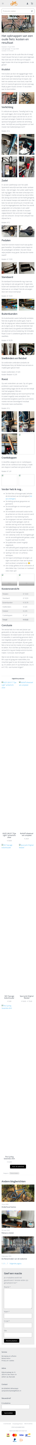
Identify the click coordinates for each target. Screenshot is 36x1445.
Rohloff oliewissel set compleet (26, 834)
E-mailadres (6, 1403)
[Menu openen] (3, 3)
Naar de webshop (18, 1166)
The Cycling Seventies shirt (9, 1158)
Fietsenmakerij (14, 1173)
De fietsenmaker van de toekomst (14, 1259)
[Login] (27, 4)
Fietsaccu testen (8, 1233)
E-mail (7, 1321)
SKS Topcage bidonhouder (9, 997)
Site (5, 1330)
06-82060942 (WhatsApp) (10, 1388)
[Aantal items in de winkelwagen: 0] (31, 3)
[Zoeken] (32, 11)
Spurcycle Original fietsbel (27, 997)
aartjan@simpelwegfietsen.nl (11, 1391)
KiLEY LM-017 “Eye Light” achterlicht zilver (9, 835)
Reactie (7, 1287)
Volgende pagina (15, 1263)
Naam (7, 1311)
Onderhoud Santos (9, 1207)
